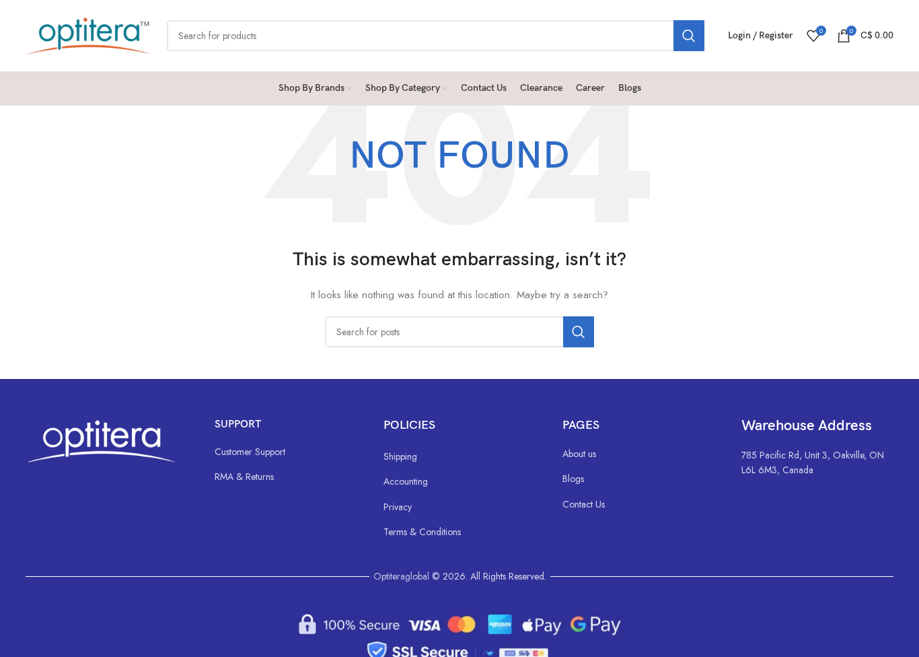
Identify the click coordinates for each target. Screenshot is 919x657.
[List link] (286, 451)
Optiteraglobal (401, 576)
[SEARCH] (688, 35)
